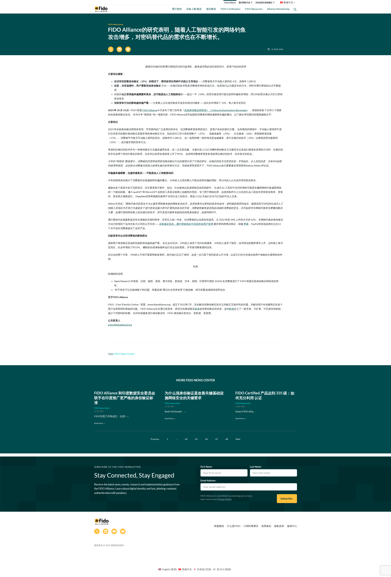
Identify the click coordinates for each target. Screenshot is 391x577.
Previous (155, 439)
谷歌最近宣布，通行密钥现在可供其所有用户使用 (186, 223)
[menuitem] (167, 569)
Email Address (208, 480)
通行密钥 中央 (244, 2)
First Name (206, 466)
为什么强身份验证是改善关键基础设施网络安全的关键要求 (194, 395)
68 (227, 439)
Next (238, 439)
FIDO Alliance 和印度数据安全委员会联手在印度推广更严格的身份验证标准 (124, 398)
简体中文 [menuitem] (187, 569)
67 (216, 439)
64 (186, 439)
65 (196, 439)
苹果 (246, 223)
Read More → (99, 423)
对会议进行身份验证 (263, 2)
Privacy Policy (225, 499)
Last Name (256, 466)
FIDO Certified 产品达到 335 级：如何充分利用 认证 (264, 395)
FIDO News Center (115, 24)
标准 (197, 308)
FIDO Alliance (230, 2)
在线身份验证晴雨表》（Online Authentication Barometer (215, 110)
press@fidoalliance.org (120, 324)
